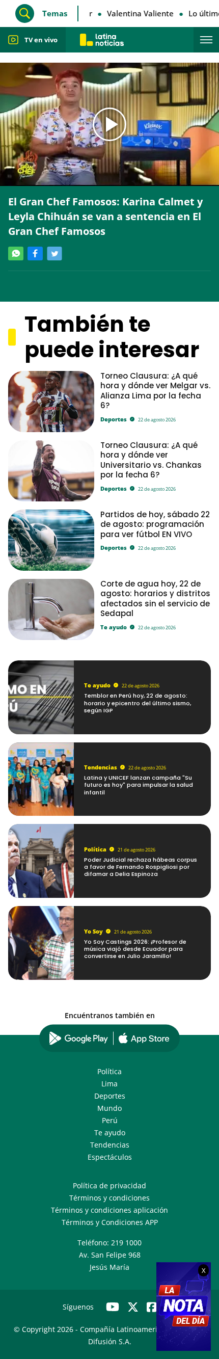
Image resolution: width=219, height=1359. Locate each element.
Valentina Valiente (137, 13)
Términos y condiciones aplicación (109, 1210)
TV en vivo (41, 39)
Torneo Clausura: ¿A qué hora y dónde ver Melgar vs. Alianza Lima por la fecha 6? (155, 390)
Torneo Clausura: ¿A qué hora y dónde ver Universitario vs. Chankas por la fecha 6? (151, 460)
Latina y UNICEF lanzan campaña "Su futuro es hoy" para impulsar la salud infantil (138, 785)
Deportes (113, 419)
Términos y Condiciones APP (110, 1222)
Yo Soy (93, 931)
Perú (110, 1120)
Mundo (109, 1108)
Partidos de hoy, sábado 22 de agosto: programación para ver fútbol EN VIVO (155, 524)
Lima (109, 1083)
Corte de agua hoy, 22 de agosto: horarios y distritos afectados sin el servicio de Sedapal (155, 598)
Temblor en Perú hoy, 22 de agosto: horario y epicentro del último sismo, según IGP (137, 702)
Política (95, 849)
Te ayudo (113, 627)
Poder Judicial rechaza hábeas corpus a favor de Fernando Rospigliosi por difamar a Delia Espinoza (140, 867)
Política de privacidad (109, 1185)
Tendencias (100, 767)
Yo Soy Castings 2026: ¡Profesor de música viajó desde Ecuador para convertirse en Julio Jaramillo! (135, 949)
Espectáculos (110, 1157)
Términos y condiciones (109, 1198)
